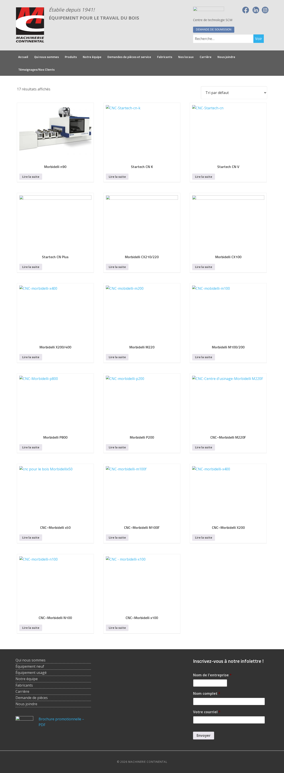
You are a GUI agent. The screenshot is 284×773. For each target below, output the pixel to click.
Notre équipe (27, 678)
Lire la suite (30, 177)
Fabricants (24, 685)
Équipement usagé (31, 672)
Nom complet (206, 693)
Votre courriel (207, 712)
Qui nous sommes (30, 660)
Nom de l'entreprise (212, 675)
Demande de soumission (213, 29)
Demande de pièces (32, 697)
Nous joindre (26, 703)
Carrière (22, 691)
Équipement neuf (30, 666)
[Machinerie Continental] (30, 40)
